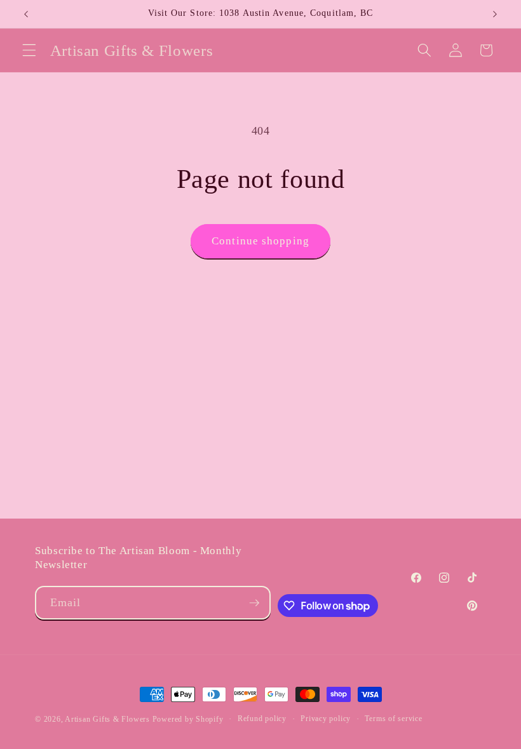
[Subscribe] (254, 603)
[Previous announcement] (26, 14)
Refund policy (262, 718)
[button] (29, 50)
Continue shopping (260, 241)
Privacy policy (326, 718)
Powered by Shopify (188, 719)
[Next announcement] (495, 14)
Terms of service (393, 718)
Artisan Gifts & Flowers (107, 719)
